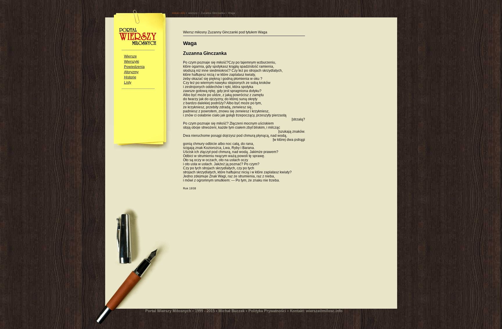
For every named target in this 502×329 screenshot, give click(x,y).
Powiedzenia (134, 67)
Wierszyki (131, 62)
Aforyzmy (131, 72)
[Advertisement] (232, 252)
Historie (130, 77)
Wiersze (130, 56)
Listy (127, 82)
